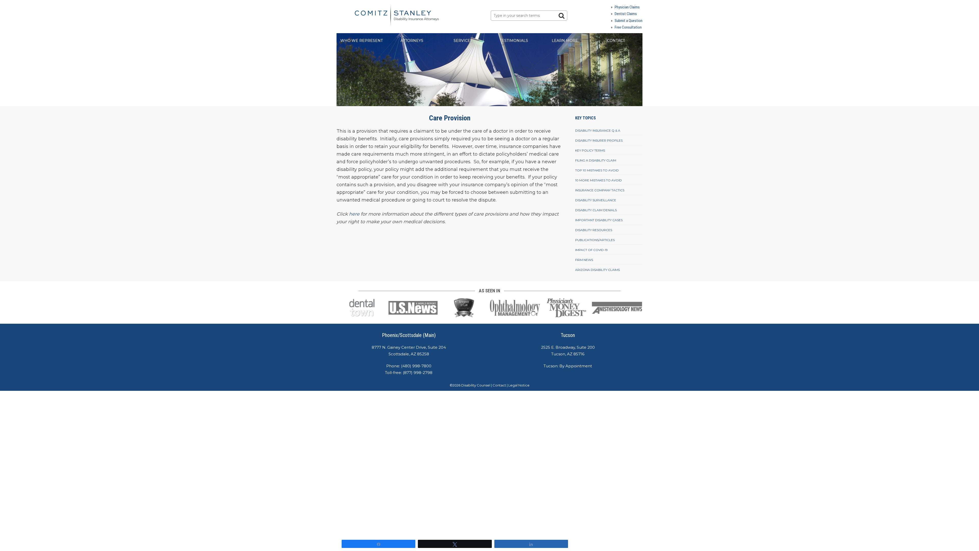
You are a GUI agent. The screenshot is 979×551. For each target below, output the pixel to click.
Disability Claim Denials (596, 210)
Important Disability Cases (599, 220)
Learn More (565, 40)
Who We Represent (361, 40)
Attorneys (412, 40)
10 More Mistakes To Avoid (598, 180)
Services (463, 40)
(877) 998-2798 (417, 372)
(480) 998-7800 (416, 366)
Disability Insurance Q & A (597, 130)
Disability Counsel (475, 385)
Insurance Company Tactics (599, 190)
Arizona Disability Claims (597, 270)
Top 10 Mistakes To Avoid (597, 170)
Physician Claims (627, 7)
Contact (616, 40)
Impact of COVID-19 (591, 250)
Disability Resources (593, 230)
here (354, 214)
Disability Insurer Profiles (599, 140)
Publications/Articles (595, 240)
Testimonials (514, 40)
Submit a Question (628, 20)
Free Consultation (628, 27)
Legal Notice (519, 385)
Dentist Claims (626, 13)
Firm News (584, 260)
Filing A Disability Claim (595, 160)
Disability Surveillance (595, 200)
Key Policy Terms (590, 150)
